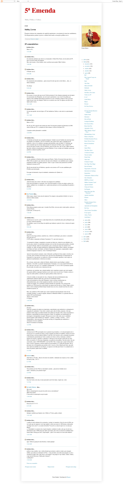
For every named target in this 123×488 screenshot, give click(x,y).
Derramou (87, 117)
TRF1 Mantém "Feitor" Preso (90, 131)
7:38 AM (29, 212)
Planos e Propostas (89, 136)
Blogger (68, 477)
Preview (86, 104)
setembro (87, 71)
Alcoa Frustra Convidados (91, 210)
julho (86, 220)
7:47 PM (29, 382)
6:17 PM (29, 361)
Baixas (86, 101)
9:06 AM (29, 227)
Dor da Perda (88, 119)
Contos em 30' (88, 95)
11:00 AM (29, 396)
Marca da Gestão (88, 85)
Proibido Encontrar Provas (91, 139)
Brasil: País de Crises (89, 141)
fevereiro (87, 231)
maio (86, 224)
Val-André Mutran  (31, 387)
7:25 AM (29, 51)
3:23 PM (29, 325)
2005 (84, 241)
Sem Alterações (88, 178)
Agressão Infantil (89, 184)
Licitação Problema (89, 121)
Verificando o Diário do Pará (91, 175)
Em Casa (87, 208)
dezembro (87, 64)
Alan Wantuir (29, 194)
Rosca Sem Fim (88, 126)
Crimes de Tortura (89, 187)
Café (86, 145)
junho (86, 222)
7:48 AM (29, 64)
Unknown (28, 355)
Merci (86, 200)
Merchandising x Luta (90, 134)
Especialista (87, 173)
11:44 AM (29, 444)
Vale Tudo (87, 83)
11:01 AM (29, 415)
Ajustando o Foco (89, 128)
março (86, 229)
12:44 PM (29, 132)
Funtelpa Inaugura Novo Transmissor (90, 202)
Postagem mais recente (30, 467)
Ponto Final (87, 157)
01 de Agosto (88, 212)
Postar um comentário (32, 463)
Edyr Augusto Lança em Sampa (90, 78)
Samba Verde (88, 114)
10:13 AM (29, 115)
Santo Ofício (88, 148)
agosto (86, 73)
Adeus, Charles (88, 215)
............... (87, 108)
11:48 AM (29, 460)
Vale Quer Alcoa (88, 150)
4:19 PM (29, 372)
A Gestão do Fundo (89, 152)
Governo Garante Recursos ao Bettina (91, 111)
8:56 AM (29, 73)
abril (86, 227)
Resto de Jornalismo (89, 143)
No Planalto (87, 189)
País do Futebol (88, 166)
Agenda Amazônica (89, 195)
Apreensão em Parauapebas (91, 206)
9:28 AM (29, 88)
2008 (84, 62)
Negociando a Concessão (90, 168)
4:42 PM (29, 152)
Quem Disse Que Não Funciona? (90, 192)
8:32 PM (29, 189)
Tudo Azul (87, 159)
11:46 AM (29, 300)
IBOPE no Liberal (89, 180)
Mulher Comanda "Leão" (90, 182)
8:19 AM (29, 406)
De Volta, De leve (89, 106)
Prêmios (86, 197)
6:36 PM (29, 174)
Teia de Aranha (88, 155)
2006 (84, 239)
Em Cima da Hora (89, 123)
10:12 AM (29, 104)
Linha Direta (88, 99)
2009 (84, 59)
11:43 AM (29, 434)
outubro (87, 68)
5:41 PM (29, 350)
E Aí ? (86, 97)
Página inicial (51, 467)
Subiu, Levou (88, 90)
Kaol (86, 81)
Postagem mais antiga (71, 467)
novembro (87, 66)
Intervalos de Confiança (90, 171)
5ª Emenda (40, 10)
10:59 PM (29, 200)
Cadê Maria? (87, 217)
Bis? (86, 75)
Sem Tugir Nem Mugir (90, 164)
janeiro (86, 234)
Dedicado (87, 88)
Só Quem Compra (89, 161)
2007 (84, 236)
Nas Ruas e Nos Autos (90, 92)
